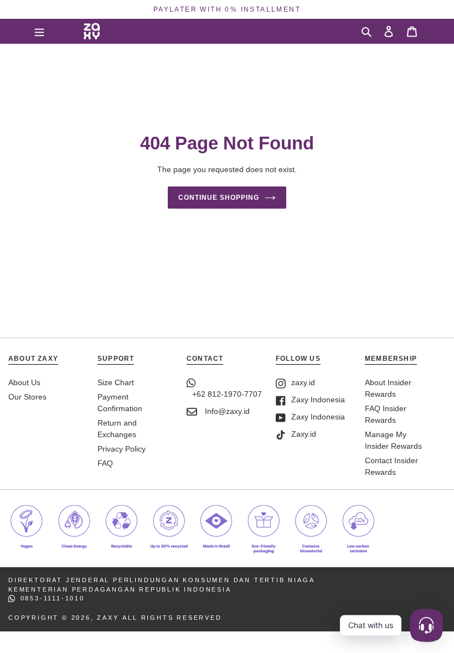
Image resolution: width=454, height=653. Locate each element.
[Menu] (39, 31)
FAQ (105, 463)
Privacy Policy (121, 448)
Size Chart (115, 382)
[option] (227, 9)
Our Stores (27, 396)
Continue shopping (218, 197)
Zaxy (107, 617)
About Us (24, 382)
